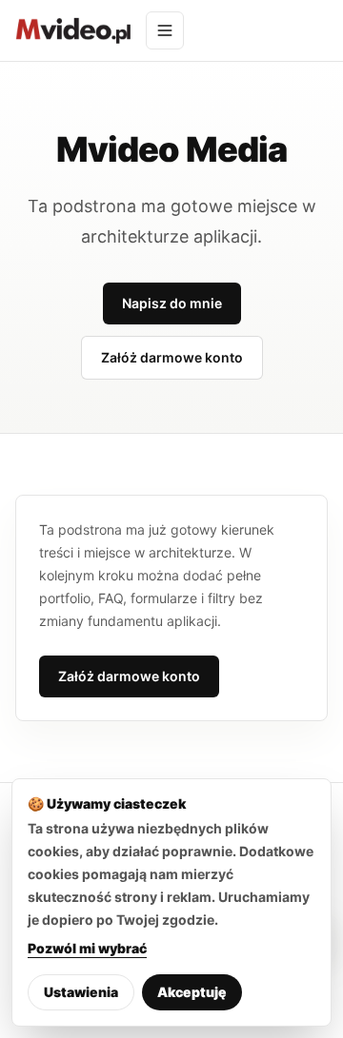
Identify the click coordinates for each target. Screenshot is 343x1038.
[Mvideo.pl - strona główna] (73, 30)
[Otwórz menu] (165, 30)
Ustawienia (81, 992)
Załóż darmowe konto (172, 357)
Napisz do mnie (172, 303)
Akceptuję (192, 992)
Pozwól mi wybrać (87, 948)
